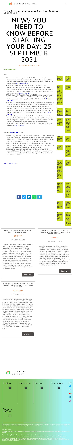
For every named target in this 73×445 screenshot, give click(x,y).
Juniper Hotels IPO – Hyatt (68, 139)
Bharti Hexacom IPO (59, 78)
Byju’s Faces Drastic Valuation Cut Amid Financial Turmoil (68, 125)
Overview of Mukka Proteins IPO (59, 111)
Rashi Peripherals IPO (68, 163)
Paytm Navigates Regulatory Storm (59, 216)
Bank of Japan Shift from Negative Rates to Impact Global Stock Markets (59, 94)
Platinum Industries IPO (68, 111)
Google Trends (14, 132)
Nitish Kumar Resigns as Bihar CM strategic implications (68, 219)
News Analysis (10, 163)
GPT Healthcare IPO (59, 139)
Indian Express (19, 125)
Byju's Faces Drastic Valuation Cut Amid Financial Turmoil (18, 231)
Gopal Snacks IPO (68, 87)
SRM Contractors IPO (68, 79)
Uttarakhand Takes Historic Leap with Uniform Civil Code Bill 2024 (68, 190)
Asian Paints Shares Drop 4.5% (59, 122)
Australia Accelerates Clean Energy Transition (68, 150)
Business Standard (22, 83)
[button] (19, 197)
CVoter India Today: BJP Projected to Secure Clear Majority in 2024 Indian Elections (59, 169)
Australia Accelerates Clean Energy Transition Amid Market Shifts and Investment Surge (55, 232)
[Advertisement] (29, 179)
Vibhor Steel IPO (59, 147)
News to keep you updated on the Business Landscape (32, 12)
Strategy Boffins (25, 3)
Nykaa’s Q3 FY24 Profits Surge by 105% (59, 187)
